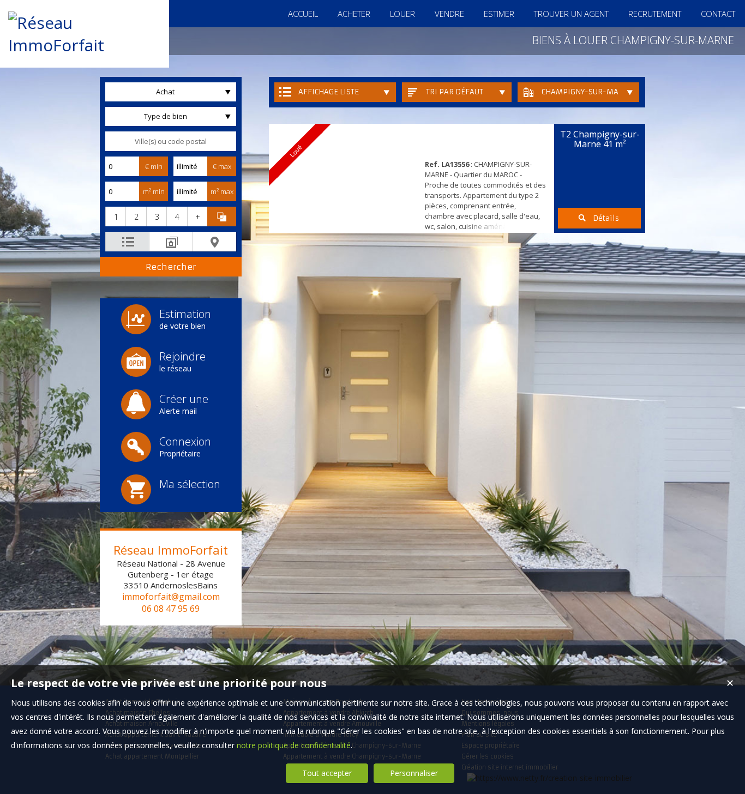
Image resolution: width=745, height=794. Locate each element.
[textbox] (170, 141)
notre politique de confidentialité (294, 745)
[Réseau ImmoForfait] (84, 45)
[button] (115, 216)
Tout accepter (327, 773)
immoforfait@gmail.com (171, 597)
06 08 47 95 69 (171, 609)
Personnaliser (414, 773)
